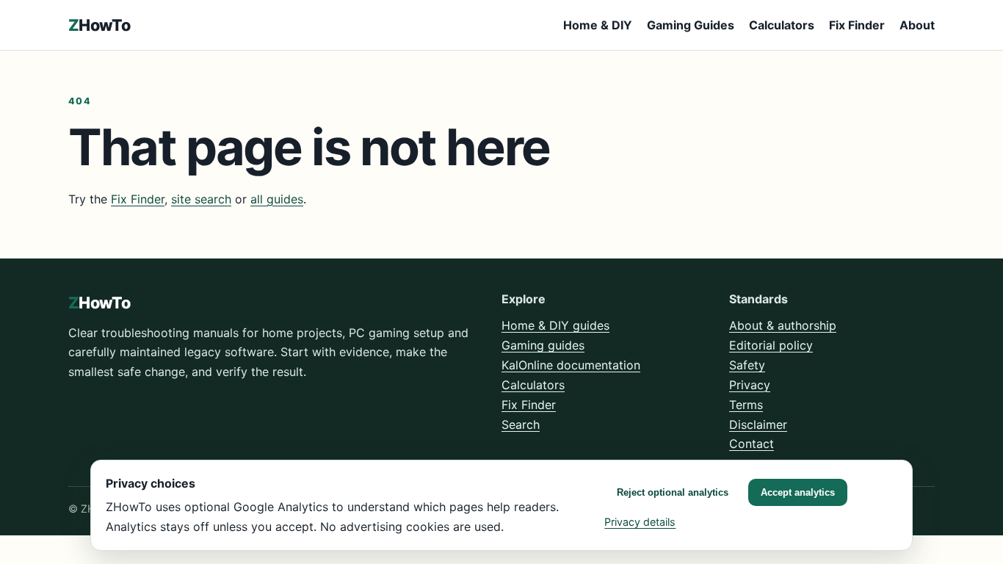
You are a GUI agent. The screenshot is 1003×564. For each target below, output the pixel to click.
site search (201, 199)
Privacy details (640, 522)
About (917, 25)
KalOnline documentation (571, 365)
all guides (276, 199)
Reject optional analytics (672, 492)
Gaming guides (543, 345)
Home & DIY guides (555, 325)
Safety (747, 365)
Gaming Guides (690, 25)
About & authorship (782, 325)
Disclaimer (758, 424)
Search (521, 424)
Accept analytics (798, 492)
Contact (751, 443)
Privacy (749, 384)
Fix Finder (857, 25)
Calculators (781, 25)
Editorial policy (771, 345)
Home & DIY (597, 25)
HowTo (99, 25)
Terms (746, 404)
